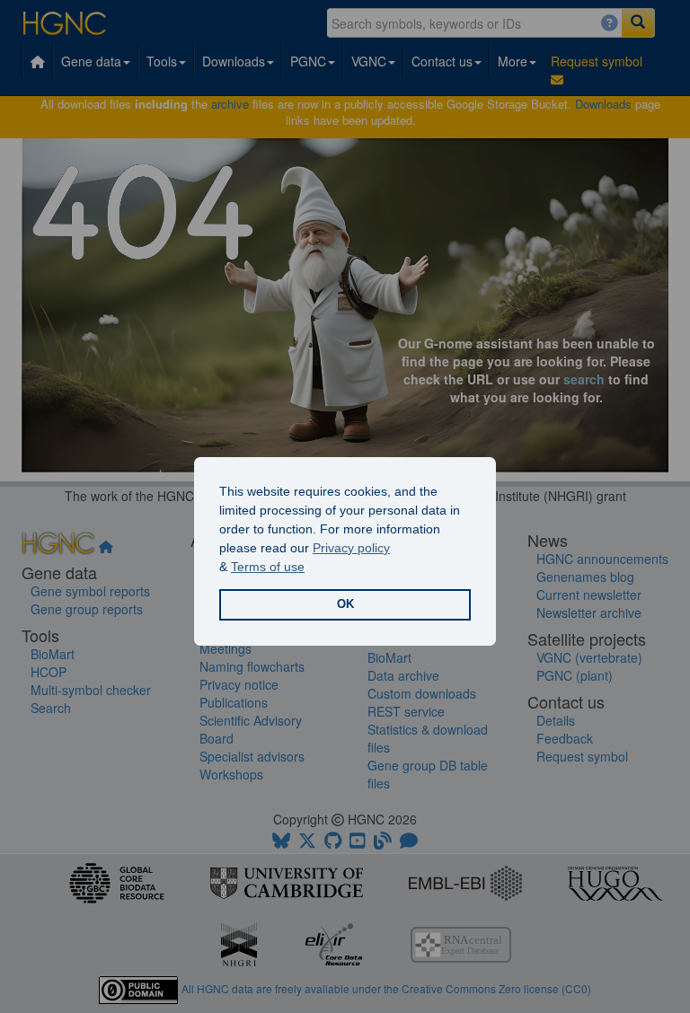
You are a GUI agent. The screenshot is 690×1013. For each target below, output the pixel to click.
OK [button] (345, 604)
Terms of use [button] (268, 566)
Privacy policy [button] (351, 548)
